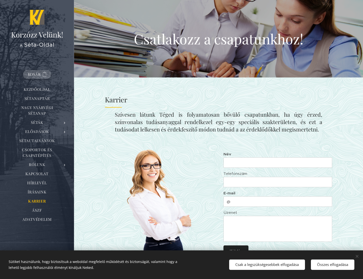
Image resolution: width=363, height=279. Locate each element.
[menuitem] (37, 89)
